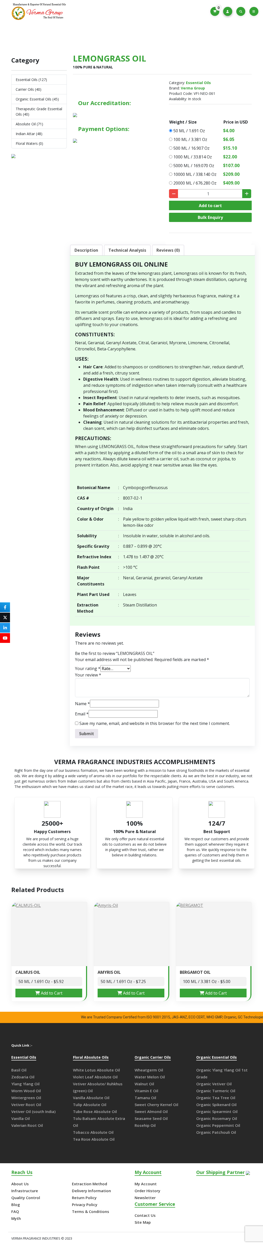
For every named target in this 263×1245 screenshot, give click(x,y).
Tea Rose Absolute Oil (94, 1139)
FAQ (15, 1211)
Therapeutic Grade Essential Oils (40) (39, 111)
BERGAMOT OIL (195, 972)
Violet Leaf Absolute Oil (95, 1076)
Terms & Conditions (90, 1211)
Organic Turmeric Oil (215, 1090)
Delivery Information (91, 1190)
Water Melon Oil (150, 1076)
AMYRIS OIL (109, 972)
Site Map (143, 1222)
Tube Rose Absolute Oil (95, 1111)
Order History (147, 1190)
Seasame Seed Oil (151, 1118)
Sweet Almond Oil (151, 1111)
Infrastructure (24, 1190)
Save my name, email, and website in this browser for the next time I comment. (154, 723)
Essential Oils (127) (31, 79)
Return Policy (84, 1197)
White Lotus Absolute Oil (96, 1069)
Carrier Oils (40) (28, 89)
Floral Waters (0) (29, 143)
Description (86, 250)
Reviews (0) (168, 250)
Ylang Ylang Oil (25, 1083)
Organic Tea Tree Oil (215, 1097)
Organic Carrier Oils (153, 1057)
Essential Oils (125, 36)
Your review (88, 675)
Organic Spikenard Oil (216, 1104)
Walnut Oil (144, 1083)
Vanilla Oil (20, 1118)
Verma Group (193, 88)
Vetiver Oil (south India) (33, 1111)
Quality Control (25, 1197)
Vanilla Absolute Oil (91, 1097)
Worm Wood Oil (26, 1090)
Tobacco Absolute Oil (93, 1132)
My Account (146, 1183)
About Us (20, 1183)
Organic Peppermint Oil (218, 1125)
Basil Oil (18, 1069)
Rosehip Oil (145, 1125)
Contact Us (145, 1215)
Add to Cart (51, 993)
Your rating (87, 668)
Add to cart (210, 205)
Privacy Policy (84, 1204)
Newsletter (145, 1197)
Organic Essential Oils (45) (37, 99)
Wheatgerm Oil (149, 1069)
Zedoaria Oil (22, 1076)
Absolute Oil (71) (29, 124)
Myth (16, 1218)
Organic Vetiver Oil (214, 1083)
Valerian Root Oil (27, 1125)
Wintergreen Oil (26, 1097)
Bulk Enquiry (210, 217)
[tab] (86, 250)
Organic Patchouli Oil (216, 1132)
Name (82, 703)
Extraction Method (89, 1183)
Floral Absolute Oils (91, 1057)
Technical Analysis (127, 250)
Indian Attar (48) (29, 133)
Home (97, 36)
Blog (15, 1204)
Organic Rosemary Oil (216, 1118)
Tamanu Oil (145, 1097)
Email (82, 714)
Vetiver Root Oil (26, 1104)
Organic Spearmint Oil (217, 1111)
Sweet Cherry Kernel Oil (156, 1104)
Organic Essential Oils (216, 1057)
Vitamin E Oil (146, 1090)
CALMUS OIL (27, 972)
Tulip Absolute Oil (89, 1104)
